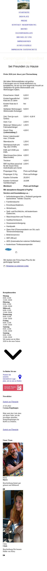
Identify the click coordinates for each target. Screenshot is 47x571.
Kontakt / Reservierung (24, 25)
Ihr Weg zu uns (24, 37)
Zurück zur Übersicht (10, 402)
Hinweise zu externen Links (17, 266)
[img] (23, 4)
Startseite (24, 12)
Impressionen (24, 41)
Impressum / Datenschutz (24, 50)
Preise (24, 21)
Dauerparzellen (24, 33)
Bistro (24, 29)
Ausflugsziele (24, 45)
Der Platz (24, 17)
